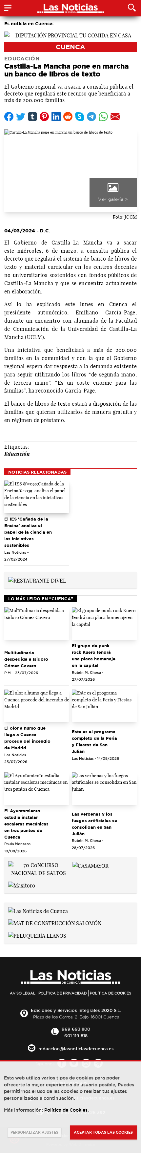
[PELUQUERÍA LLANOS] (37, 935)
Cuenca (70, 47)
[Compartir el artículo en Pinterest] (44, 116)
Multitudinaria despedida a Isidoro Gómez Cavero (26, 659)
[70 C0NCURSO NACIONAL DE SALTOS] (38, 868)
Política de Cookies (110, 993)
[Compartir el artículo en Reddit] (67, 116)
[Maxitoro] (21, 885)
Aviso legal (22, 993)
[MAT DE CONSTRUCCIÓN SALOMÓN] (54, 923)
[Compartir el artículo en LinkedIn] (56, 116)
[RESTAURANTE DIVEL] (37, 580)
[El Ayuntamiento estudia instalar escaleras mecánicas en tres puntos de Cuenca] (36, 788)
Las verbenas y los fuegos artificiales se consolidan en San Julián (94, 824)
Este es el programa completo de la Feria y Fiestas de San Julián (94, 741)
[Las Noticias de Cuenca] (38, 910)
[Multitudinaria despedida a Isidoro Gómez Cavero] (36, 623)
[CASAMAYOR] (90, 865)
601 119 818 (76, 1035)
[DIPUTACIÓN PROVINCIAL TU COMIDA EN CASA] (70, 35)
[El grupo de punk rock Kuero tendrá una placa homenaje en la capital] (104, 623)
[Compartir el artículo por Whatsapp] (103, 116)
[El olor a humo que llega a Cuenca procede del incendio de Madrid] (36, 706)
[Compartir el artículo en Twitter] (20, 116)
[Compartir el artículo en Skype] (79, 116)
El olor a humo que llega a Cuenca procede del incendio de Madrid (27, 738)
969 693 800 (76, 1029)
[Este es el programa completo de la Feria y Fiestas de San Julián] (104, 706)
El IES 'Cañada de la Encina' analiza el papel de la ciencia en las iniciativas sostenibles (28, 532)
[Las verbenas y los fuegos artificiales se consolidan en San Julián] (104, 788)
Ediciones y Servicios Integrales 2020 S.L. (76, 1010)
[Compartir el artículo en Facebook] (8, 116)
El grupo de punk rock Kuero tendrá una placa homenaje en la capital (93, 655)
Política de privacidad (62, 993)
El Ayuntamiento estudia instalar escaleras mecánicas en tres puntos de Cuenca (26, 823)
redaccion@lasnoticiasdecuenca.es (76, 1048)
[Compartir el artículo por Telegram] (91, 116)
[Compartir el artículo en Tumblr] (32, 116)
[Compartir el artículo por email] (115, 116)
